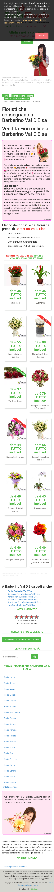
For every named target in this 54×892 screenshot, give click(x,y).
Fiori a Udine (9, 747)
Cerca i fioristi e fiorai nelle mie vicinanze (21, 639)
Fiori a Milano (10, 689)
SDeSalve (34, 889)
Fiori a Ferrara (10, 736)
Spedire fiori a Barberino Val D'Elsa (23, 599)
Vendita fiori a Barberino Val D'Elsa (23, 597)
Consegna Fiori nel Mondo (15, 867)
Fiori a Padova (10, 718)
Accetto (42, 35)
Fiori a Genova (10, 771)
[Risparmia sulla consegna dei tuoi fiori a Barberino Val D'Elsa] (27, 60)
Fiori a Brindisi (10, 706)
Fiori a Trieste (10, 782)
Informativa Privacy (13, 23)
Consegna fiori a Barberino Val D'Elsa (24, 594)
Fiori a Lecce (9, 677)
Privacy (35, 885)
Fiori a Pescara (10, 759)
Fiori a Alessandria (12, 712)
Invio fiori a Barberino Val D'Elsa (21, 605)
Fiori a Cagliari (10, 701)
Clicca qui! (27, 41)
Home (5, 96)
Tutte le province (9, 787)
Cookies (27, 885)
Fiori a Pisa (8, 753)
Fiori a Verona (10, 724)
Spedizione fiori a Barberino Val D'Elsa (24, 602)
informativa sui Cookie (34, 20)
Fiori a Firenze (10, 742)
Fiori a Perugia (10, 730)
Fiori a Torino (9, 765)
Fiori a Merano (10, 695)
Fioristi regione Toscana (22, 96)
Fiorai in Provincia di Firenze (17, 99)
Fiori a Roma (9, 683)
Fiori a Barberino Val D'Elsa (20, 591)
